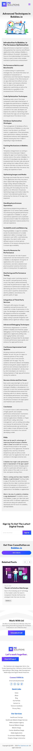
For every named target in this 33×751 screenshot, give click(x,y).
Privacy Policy (16, 708)
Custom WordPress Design (16, 730)
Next (29, 562)
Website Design (16, 728)
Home (16, 693)
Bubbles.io (8, 600)
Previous (25, 562)
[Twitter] (21, 684)
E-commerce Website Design (16, 735)
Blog (16, 698)
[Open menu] (29, 4)
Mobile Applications (16, 733)
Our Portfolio (16, 700)
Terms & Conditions (16, 706)
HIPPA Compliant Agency (16, 722)
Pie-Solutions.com (23, 745)
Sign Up (26, 532)
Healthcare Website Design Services (16, 720)
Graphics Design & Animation (16, 738)
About (16, 695)
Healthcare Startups (16, 717)
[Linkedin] (18, 684)
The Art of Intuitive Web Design (16, 588)
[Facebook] (11, 684)
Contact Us (16, 703)
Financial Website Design (16, 725)
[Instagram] (14, 684)
